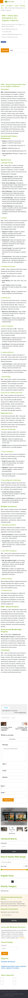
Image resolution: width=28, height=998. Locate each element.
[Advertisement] (14, 69)
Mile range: (4, 866)
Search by (3, 843)
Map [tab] (11, 50)
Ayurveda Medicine (5, 995)
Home (2, 5)
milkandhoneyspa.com (14, 148)
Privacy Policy (13, 991)
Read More (22, 938)
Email (4, 770)
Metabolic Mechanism (8, 961)
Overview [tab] (5, 50)
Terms (6, 991)
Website (5, 777)
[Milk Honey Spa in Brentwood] (14, 816)
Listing (16, 5)
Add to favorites (6, 717)
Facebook (3, 41)
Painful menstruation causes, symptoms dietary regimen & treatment (13, 967)
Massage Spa (22, 712)
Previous (2, 829)
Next (26, 829)
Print (13, 717)
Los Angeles (9, 5)
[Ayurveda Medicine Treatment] (14, 1)
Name (4, 764)
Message (5, 744)
